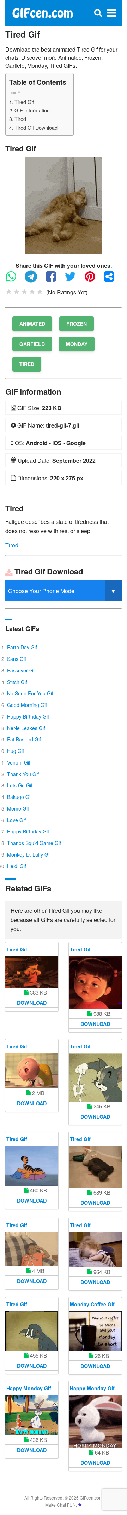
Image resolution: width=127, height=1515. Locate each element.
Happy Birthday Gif (28, 716)
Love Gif (16, 820)
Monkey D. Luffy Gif (29, 854)
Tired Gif (24, 101)
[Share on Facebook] (54, 279)
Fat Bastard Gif (24, 739)
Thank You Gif (23, 774)
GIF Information (32, 110)
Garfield (32, 343)
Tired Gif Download (36, 127)
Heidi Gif (16, 866)
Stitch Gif (17, 681)
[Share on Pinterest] (93, 279)
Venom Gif (18, 762)
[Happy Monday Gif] (31, 1415)
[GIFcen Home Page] (42, 12)
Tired (20, 118)
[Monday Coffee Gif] (95, 1331)
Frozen (76, 323)
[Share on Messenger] (112, 279)
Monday (76, 343)
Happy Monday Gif (28, 1388)
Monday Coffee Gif (92, 1304)
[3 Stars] (24, 291)
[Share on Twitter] (74, 279)
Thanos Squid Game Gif (34, 842)
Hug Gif (15, 750)
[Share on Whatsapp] (14, 279)
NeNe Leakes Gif (26, 728)
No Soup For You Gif (30, 693)
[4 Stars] (32, 291)
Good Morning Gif (27, 704)
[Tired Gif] (63, 205)
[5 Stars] (39, 291)
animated (32, 323)
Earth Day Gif (22, 647)
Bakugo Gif (19, 796)
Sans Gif (16, 658)
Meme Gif (18, 808)
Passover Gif (21, 670)
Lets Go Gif (19, 785)
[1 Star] (8, 291)
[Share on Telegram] (34, 279)
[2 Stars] (16, 291)
